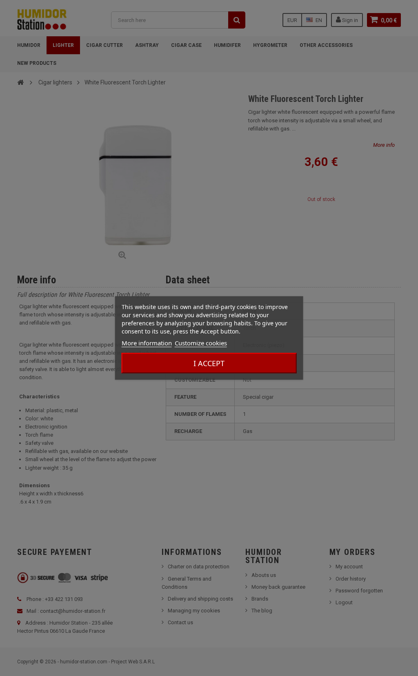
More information (147, 343)
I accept (209, 363)
